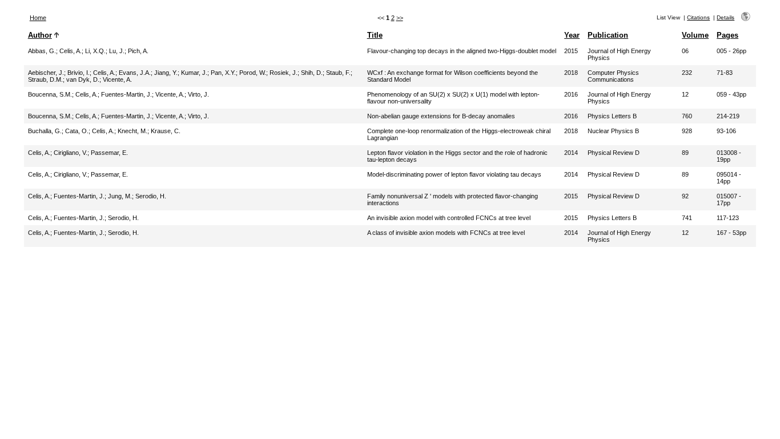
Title (375, 35)
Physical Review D (614, 152)
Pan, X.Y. (223, 72)
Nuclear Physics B (613, 130)
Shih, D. (312, 72)
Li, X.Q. (95, 50)
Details (725, 17)
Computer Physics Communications (613, 76)
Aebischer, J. (46, 72)
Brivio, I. (78, 72)
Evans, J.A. (135, 72)
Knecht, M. (132, 130)
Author (40, 35)
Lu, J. (116, 50)
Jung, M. (120, 196)
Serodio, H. (150, 196)
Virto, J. (198, 94)
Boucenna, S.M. (50, 94)
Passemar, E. (109, 152)
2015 (571, 50)
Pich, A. (138, 50)
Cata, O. (77, 130)
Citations (698, 17)
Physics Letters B (612, 116)
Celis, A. (70, 50)
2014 (571, 152)
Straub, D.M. (45, 79)
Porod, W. (252, 72)
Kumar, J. (194, 72)
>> (399, 17)
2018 (571, 72)
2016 (571, 94)
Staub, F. (338, 72)
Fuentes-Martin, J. (126, 94)
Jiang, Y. (166, 72)
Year (572, 35)
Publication (608, 35)
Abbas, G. (42, 50)
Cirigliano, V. (70, 152)
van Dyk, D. (82, 79)
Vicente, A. (117, 79)
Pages (727, 35)
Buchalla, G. (45, 130)
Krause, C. (165, 130)
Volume (695, 35)
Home (38, 17)
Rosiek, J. (283, 72)
